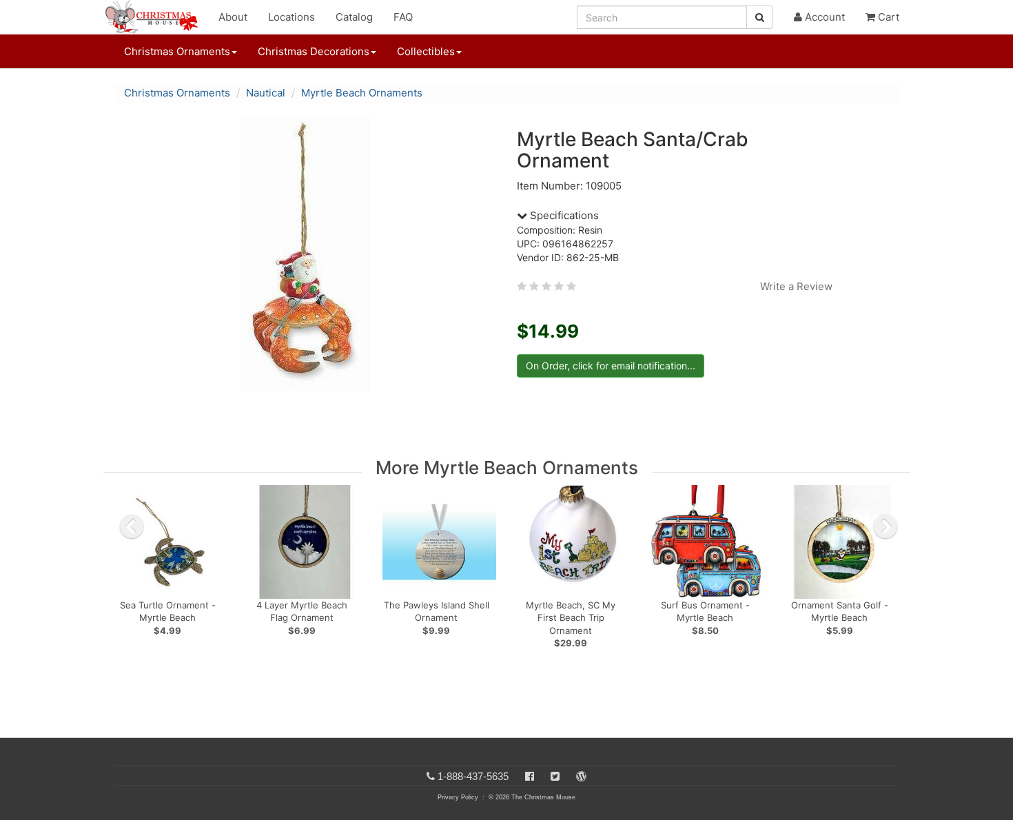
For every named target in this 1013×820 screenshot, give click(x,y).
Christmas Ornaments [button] (177, 51)
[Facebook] (529, 776)
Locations (291, 16)
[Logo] (155, 17)
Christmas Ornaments (177, 92)
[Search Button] (759, 17)
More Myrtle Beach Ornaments (507, 467)
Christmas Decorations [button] (313, 51)
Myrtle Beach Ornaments (361, 92)
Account (823, 16)
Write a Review (796, 286)
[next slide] (885, 526)
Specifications (563, 215)
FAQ (403, 16)
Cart (887, 16)
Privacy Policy (458, 797)
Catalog (354, 16)
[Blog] (581, 776)
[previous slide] (131, 526)
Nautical (265, 92)
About (232, 16)
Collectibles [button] (426, 51)
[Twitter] (555, 776)
